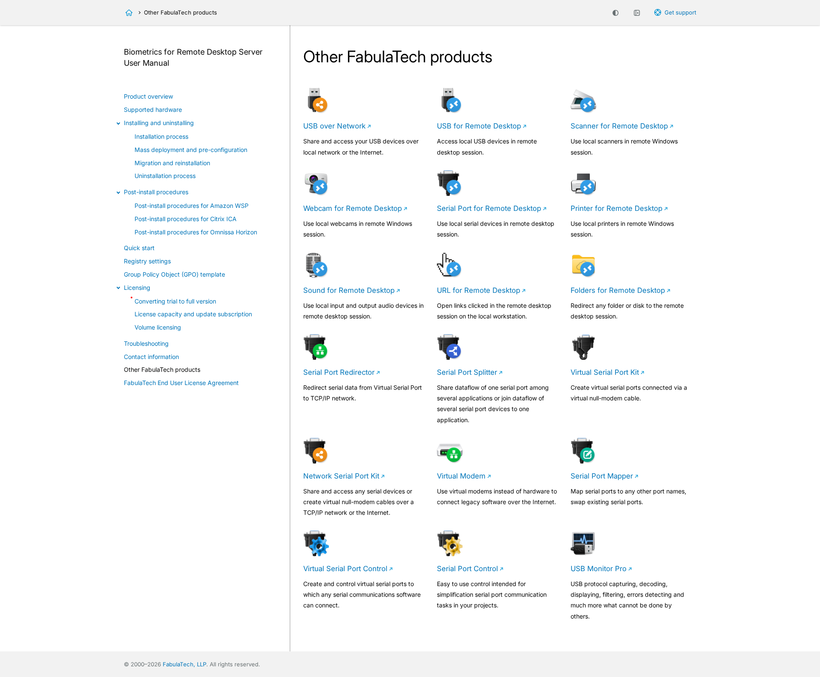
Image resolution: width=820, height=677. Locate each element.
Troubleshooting (146, 343)
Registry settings (147, 261)
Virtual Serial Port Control (345, 568)
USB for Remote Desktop (479, 126)
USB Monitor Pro (599, 568)
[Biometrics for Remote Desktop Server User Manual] (129, 13)
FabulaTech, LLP (184, 664)
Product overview (148, 96)
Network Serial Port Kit (341, 476)
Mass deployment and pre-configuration (191, 149)
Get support (680, 12)
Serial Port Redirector (339, 372)
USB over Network (334, 126)
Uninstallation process (165, 175)
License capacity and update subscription (193, 314)
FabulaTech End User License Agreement (181, 382)
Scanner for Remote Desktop (619, 126)
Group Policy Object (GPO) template (174, 274)
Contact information (151, 356)
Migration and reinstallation (172, 162)
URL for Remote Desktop (478, 290)
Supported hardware (153, 109)
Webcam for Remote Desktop (352, 208)
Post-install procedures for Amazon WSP (192, 205)
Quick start (139, 247)
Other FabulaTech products (162, 369)
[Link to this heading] (174, 63)
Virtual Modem (461, 476)
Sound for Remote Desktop (349, 290)
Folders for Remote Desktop (618, 290)
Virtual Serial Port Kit (605, 372)
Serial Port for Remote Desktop (489, 208)
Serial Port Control (467, 568)
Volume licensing (158, 327)
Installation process (161, 136)
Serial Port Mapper (602, 476)
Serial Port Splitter (467, 372)
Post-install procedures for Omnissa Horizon (196, 232)
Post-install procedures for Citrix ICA (186, 218)
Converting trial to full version (175, 301)
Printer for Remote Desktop (616, 208)
